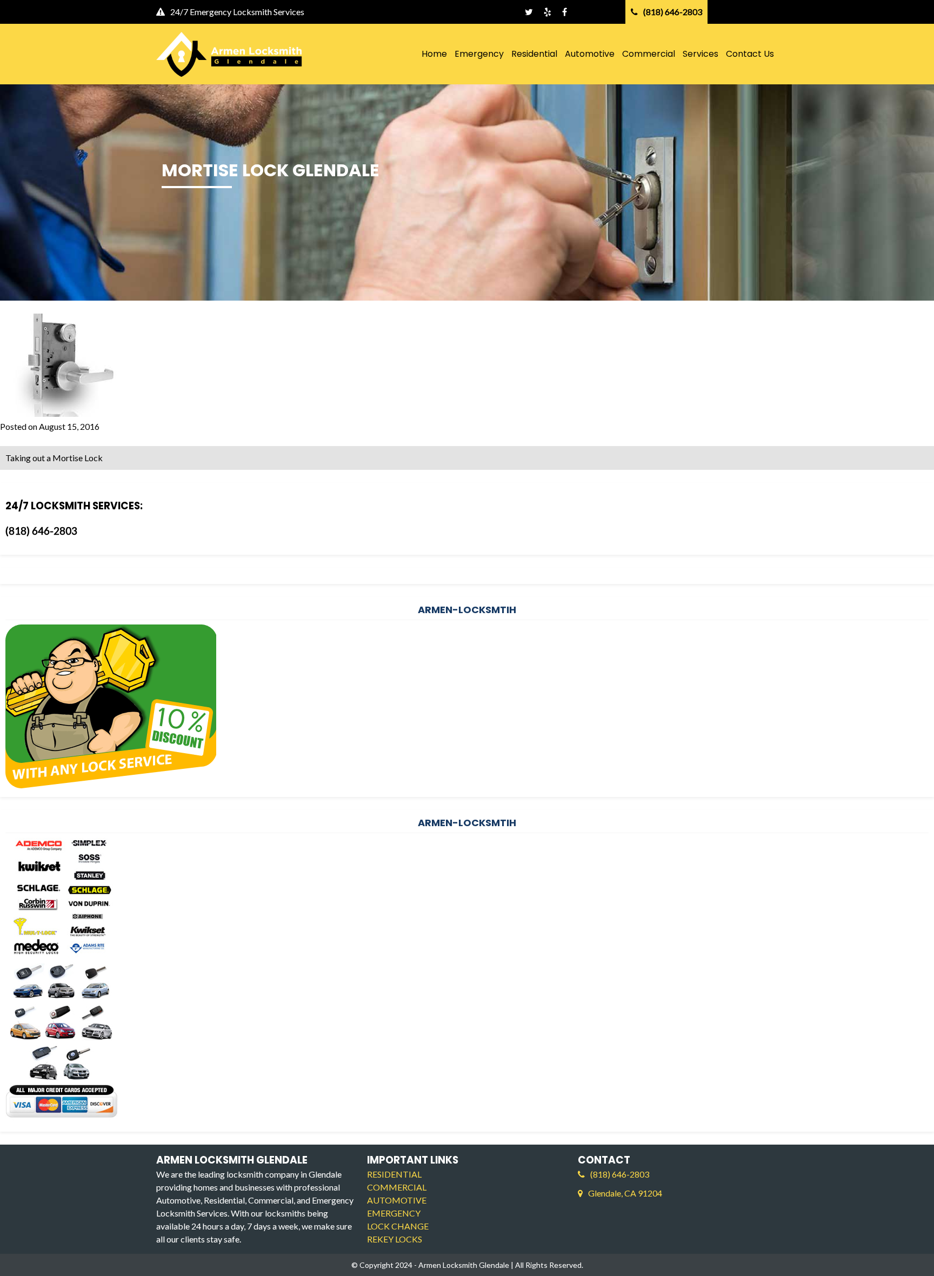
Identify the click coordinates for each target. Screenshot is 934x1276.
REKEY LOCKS (394, 1239)
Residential (534, 54)
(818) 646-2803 (41, 531)
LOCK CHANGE (398, 1226)
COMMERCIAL (396, 1187)
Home (434, 54)
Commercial (648, 54)
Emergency (479, 54)
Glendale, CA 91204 (625, 1193)
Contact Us (750, 54)
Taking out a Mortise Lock (54, 458)
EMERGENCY (394, 1213)
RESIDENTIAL (394, 1174)
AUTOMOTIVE (396, 1200)
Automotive (590, 54)
